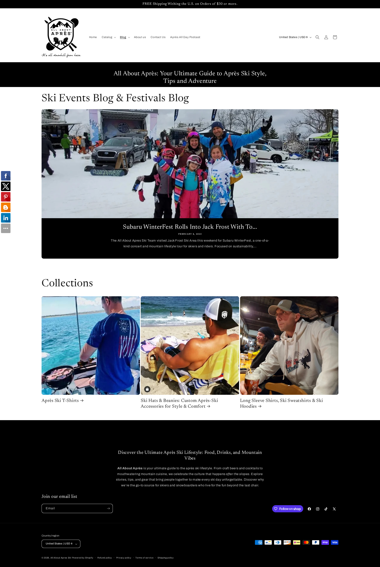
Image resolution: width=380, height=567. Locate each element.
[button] (108, 37)
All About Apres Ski (60, 558)
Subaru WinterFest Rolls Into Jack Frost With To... (190, 227)
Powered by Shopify (82, 558)
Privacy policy (123, 557)
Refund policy (104, 557)
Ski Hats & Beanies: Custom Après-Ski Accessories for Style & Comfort (179, 404)
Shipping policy (166, 557)
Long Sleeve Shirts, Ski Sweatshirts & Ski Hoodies (281, 404)
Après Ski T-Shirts (60, 401)
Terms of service (144, 557)
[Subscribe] (108, 508)
